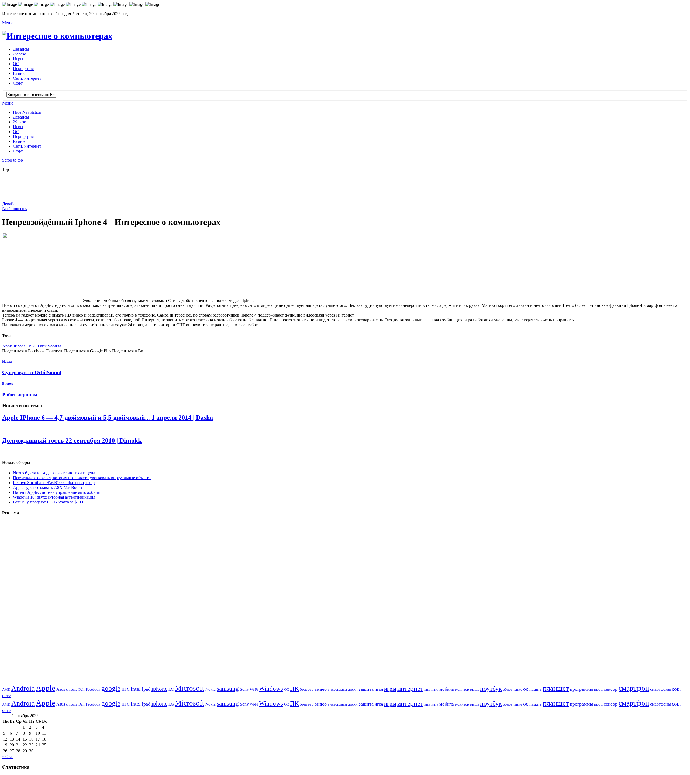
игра (379, 689)
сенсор (610, 689)
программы (581, 689)
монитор (462, 689)
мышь (474, 689)
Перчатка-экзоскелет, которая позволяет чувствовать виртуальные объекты (82, 477)
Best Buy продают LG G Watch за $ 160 (48, 502)
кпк (43, 346)
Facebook (93, 689)
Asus (60, 689)
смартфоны (660, 689)
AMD (6, 689)
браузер (306, 689)
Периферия (23, 68)
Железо (19, 54)
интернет (410, 688)
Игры (18, 59)
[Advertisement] (133, 188)
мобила (54, 346)
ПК (294, 688)
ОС (16, 63)
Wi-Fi (254, 689)
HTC (126, 689)
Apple (7, 346)
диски (353, 689)
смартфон (634, 688)
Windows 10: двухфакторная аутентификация (54, 497)
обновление (512, 689)
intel (136, 689)
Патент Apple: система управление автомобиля (56, 492)
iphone (159, 689)
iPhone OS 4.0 (26, 346)
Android (23, 688)
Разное (19, 73)
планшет (556, 688)
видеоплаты (337, 689)
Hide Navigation (27, 112)
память (535, 689)
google (110, 688)
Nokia (210, 689)
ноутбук (491, 688)
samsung (228, 688)
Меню (7, 22)
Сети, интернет (27, 78)
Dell (81, 689)
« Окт (7, 756)
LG (171, 689)
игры (390, 689)
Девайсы (21, 49)
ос (525, 689)
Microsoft (189, 688)
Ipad (146, 689)
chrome (71, 689)
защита (366, 689)
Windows (271, 688)
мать (434, 689)
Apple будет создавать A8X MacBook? (47, 487)
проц (598, 689)
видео (321, 689)
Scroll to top (12, 160)
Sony (244, 689)
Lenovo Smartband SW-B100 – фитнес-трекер (54, 482)
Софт (18, 83)
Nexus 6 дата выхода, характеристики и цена (54, 473)
